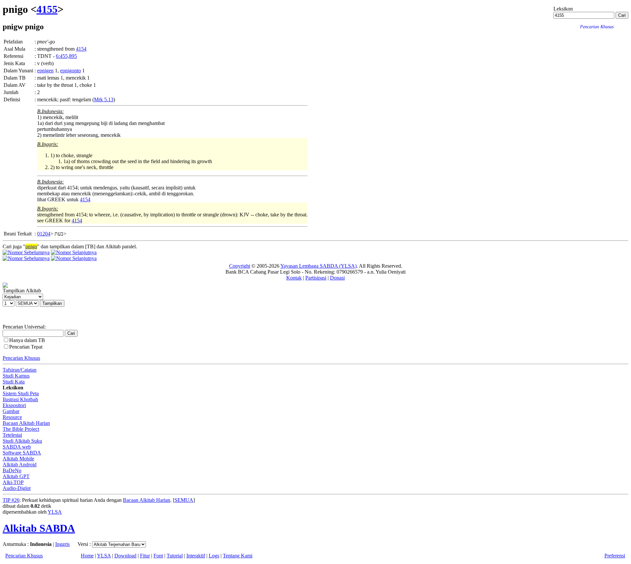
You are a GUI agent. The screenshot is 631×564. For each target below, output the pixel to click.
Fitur (145, 555)
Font (158, 555)
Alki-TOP (13, 482)
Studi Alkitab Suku (22, 441)
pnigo (31, 246)
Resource (12, 417)
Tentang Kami (237, 555)
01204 (43, 233)
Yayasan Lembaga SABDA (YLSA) (318, 266)
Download (125, 555)
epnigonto (70, 70)
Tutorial (175, 555)
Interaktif (195, 555)
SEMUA (184, 500)
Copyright (239, 266)
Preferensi (614, 555)
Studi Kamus (16, 376)
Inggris (62, 544)
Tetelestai (12, 435)
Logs (214, 555)
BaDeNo (12, 470)
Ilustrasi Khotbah (20, 399)
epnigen (45, 70)
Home (87, 555)
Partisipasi (315, 278)
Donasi (337, 278)
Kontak (294, 278)
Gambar (11, 411)
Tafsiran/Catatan (19, 370)
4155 (47, 9)
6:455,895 (66, 56)
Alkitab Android (19, 464)
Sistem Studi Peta (21, 393)
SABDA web (17, 447)
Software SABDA (22, 452)
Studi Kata (14, 381)
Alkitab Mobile (18, 458)
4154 (81, 49)
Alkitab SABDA (39, 528)
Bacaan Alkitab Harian (26, 423)
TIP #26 (11, 500)
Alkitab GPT (16, 476)
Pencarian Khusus (21, 358)
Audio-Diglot (17, 488)
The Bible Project (21, 429)
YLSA (55, 512)
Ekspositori (14, 405)
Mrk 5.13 (103, 99)
